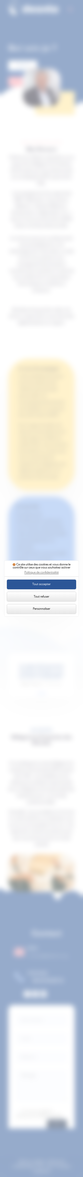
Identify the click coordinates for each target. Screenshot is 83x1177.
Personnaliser (41, 608)
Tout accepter (41, 584)
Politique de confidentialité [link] (41, 572)
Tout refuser (41, 596)
